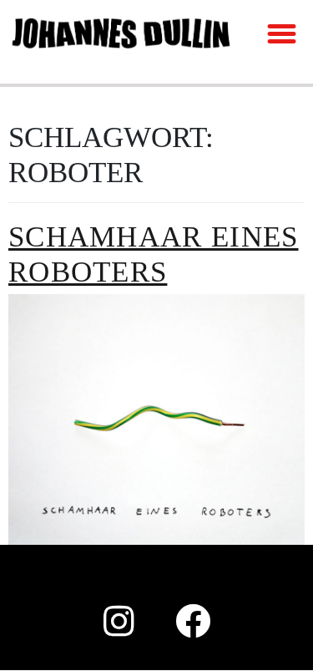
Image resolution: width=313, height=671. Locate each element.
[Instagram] (119, 621)
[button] (282, 33)
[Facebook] (194, 621)
